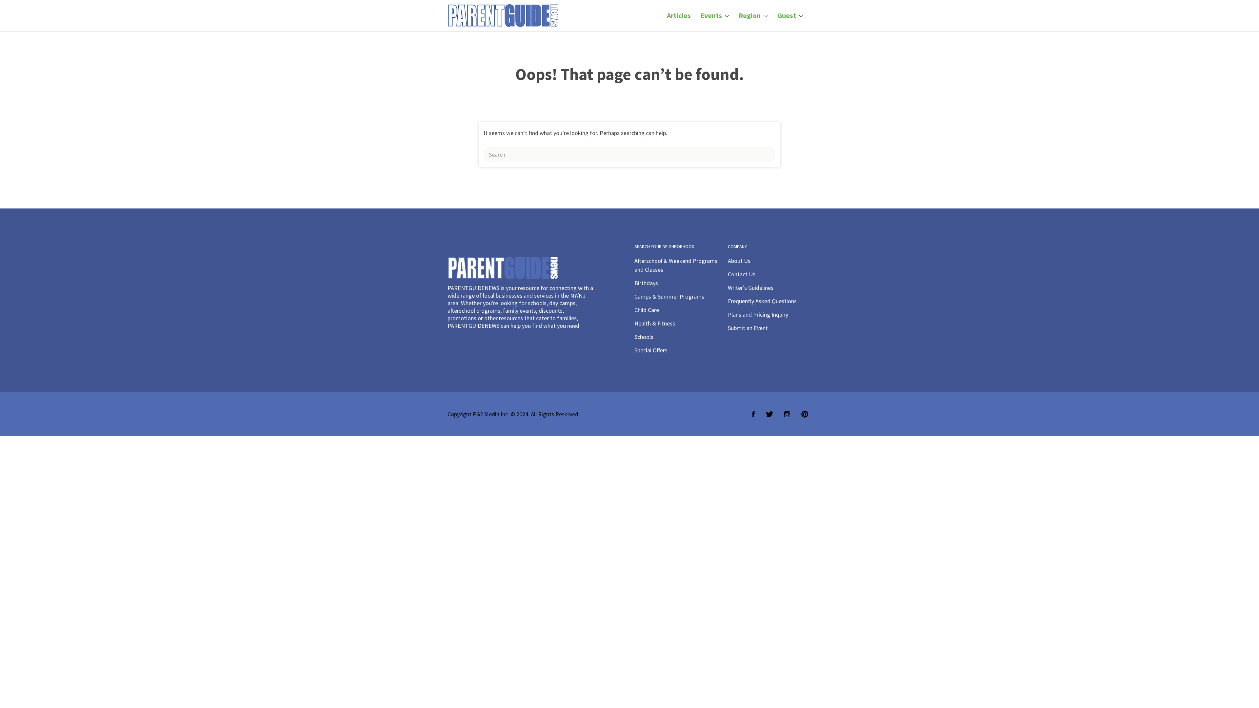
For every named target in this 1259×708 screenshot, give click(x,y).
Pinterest (804, 414)
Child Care (646, 310)
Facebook (753, 414)
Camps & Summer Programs (669, 296)
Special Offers (651, 350)
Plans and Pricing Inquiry (758, 314)
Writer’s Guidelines (750, 287)
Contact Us (741, 274)
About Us (739, 261)
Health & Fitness (654, 323)
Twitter (769, 414)
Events (711, 15)
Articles (679, 15)
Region (750, 15)
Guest (786, 15)
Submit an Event (748, 328)
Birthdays (646, 283)
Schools (643, 337)
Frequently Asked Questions (762, 301)
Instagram (787, 414)
